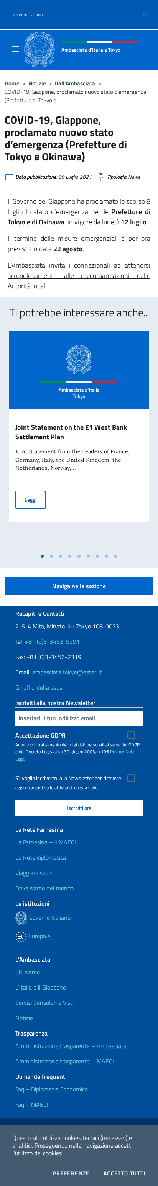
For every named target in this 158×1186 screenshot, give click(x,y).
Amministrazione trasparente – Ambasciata (71, 1045)
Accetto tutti (125, 1173)
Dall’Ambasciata (74, 83)
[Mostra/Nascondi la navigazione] (15, 49)
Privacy (117, 751)
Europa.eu (40, 936)
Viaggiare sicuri (34, 872)
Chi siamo (27, 972)
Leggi (35, 499)
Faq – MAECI (31, 1104)
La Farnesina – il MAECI (45, 842)
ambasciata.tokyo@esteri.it (67, 672)
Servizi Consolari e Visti (44, 1002)
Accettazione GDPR (40, 735)
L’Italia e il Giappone (40, 987)
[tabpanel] (79, 440)
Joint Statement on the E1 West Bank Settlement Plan (71, 432)
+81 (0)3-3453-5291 (52, 641)
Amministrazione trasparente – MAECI (64, 1061)
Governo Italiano (27, 14)
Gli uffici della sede (39, 687)
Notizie (37, 83)
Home (12, 83)
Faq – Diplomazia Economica (51, 1089)
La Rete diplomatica (40, 857)
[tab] (42, 556)
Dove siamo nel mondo (44, 888)
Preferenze (71, 1173)
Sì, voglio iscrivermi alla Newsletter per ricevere (68, 778)
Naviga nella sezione (79, 586)
